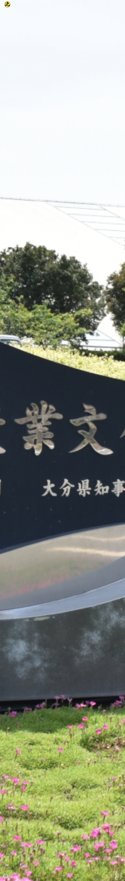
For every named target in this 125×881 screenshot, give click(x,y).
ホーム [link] (57, 4)
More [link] (110, 4)
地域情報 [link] (95, 4)
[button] (121, 4)
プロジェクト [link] (75, 4)
